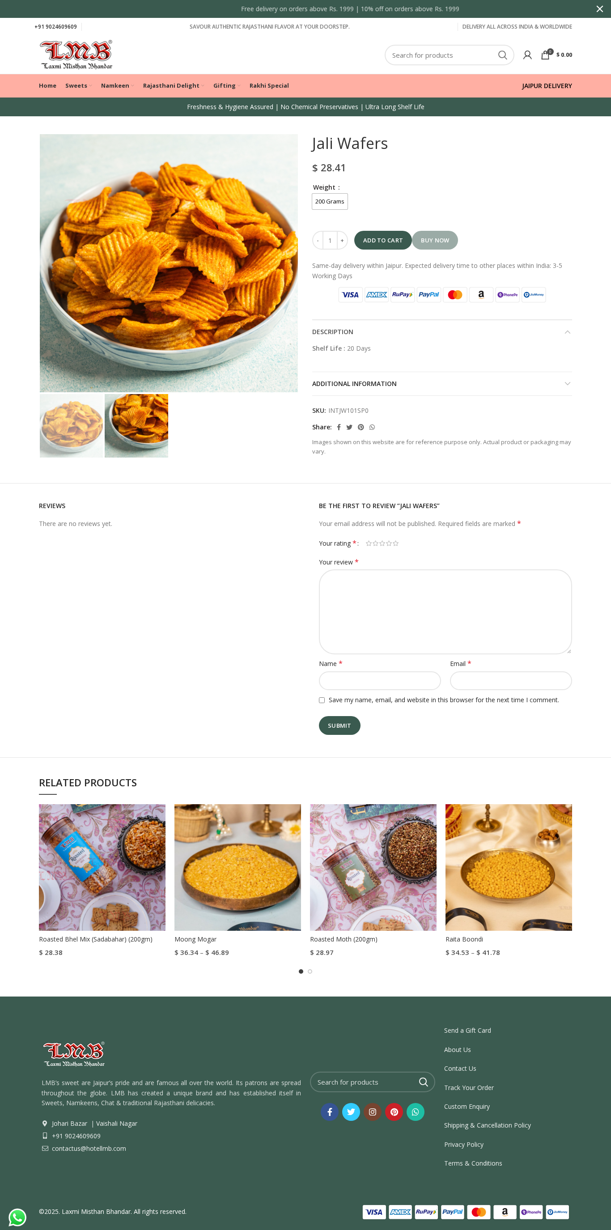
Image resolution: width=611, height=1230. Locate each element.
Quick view (159, 819)
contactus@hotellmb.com (88, 1148)
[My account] (527, 55)
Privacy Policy (464, 1144)
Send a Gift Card (467, 1030)
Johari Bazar (69, 1123)
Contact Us (460, 1068)
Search (502, 55)
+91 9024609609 (55, 26)
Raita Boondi (464, 939)
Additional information (354, 383)
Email (460, 663)
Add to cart (383, 240)
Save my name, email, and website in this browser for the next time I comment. (444, 700)
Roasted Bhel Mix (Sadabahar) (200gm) (96, 939)
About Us (457, 1049)
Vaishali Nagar (115, 1123)
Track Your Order (469, 1087)
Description (332, 331)
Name (331, 663)
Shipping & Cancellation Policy (487, 1125)
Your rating (337, 543)
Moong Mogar (195, 939)
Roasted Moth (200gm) (344, 939)
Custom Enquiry (467, 1106)
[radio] (330, 201)
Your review (339, 562)
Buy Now (435, 240)
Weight (325, 187)
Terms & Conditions (473, 1163)
